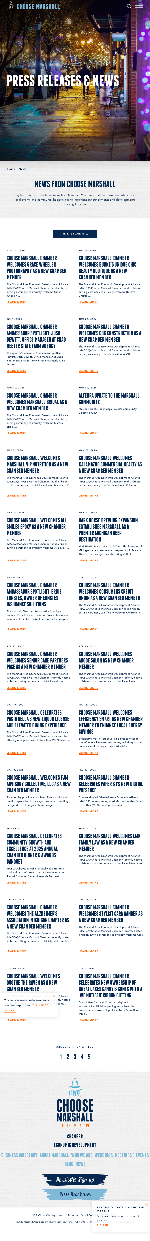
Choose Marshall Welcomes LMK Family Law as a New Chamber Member (109, 842)
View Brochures (75, 1194)
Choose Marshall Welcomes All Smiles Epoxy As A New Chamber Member (37, 526)
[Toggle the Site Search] (129, 6)
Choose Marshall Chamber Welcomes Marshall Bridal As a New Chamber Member (37, 401)
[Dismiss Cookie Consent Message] (54, 996)
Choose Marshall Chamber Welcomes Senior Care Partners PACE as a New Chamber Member (37, 660)
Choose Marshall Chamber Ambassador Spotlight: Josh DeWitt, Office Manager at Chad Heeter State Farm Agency (36, 336)
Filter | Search (73, 233)
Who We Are (81, 1155)
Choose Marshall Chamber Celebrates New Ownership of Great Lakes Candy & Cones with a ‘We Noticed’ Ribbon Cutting (110, 985)
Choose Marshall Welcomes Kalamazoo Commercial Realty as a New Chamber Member (110, 464)
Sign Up (103, 1225)
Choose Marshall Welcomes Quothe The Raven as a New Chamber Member (33, 982)
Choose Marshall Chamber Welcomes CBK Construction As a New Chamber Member (110, 333)
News (80, 1164)
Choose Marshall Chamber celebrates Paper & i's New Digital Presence (111, 783)
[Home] (33, 6)
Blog (69, 1164)
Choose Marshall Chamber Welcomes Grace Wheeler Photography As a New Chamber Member (36, 267)
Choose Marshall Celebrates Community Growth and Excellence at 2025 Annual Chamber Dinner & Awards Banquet (34, 849)
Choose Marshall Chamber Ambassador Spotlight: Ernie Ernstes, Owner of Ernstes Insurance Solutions (34, 594)
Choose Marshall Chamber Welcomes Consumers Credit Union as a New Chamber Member (109, 591)
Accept (10, 1010)
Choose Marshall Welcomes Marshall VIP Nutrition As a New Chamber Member (37, 464)
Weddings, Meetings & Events (122, 1155)
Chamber (75, 1136)
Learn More (16, 302)
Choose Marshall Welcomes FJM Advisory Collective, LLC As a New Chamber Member (39, 783)
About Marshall (54, 1155)
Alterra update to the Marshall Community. (109, 398)
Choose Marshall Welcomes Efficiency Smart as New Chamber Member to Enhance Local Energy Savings (110, 722)
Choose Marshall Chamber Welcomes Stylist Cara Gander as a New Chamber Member (110, 913)
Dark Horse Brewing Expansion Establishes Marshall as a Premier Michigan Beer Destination (108, 529)
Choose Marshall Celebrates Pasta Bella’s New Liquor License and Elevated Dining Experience (38, 718)
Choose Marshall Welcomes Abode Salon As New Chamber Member (106, 660)
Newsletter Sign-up (75, 1179)
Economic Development (75, 1145)
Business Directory (19, 1155)
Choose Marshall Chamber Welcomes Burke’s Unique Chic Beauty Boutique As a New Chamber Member (107, 267)
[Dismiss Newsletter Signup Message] (146, 1204)
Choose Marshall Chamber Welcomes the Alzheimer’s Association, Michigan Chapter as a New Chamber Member (38, 916)
